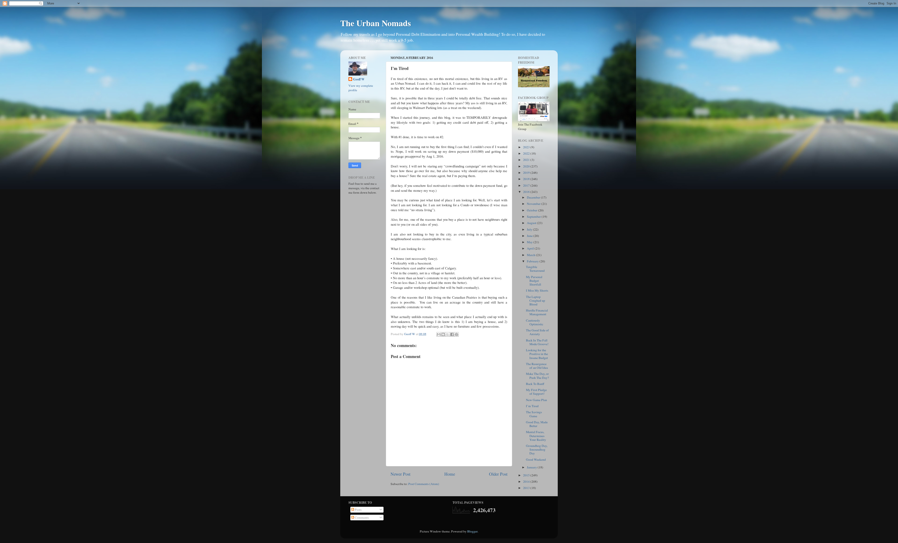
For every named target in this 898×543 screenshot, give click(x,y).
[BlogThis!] (443, 334)
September (534, 216)
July (530, 229)
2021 (526, 160)
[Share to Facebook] (452, 334)
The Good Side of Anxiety (537, 332)
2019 (526, 172)
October (532, 210)
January (532, 467)
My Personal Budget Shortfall (534, 280)
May (530, 242)
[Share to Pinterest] (456, 334)
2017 (526, 185)
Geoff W (359, 79)
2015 (526, 475)
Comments (361, 517)
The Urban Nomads (375, 23)
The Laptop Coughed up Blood (535, 300)
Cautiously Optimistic (534, 322)
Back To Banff (535, 384)
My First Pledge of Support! (536, 392)
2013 (526, 488)
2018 (526, 179)
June (530, 236)
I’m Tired (532, 406)
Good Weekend (536, 459)
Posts (358, 509)
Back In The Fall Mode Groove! (537, 342)
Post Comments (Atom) (423, 484)
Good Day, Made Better (537, 424)
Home (449, 474)
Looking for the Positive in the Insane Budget (537, 354)
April (531, 248)
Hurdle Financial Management (537, 312)
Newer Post (400, 474)
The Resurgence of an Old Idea (537, 366)
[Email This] (438, 334)
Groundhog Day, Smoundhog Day (536, 449)
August (532, 223)
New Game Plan (536, 400)
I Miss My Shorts (537, 290)
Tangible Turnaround (535, 269)
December (534, 197)
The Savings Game (534, 414)
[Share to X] (447, 334)
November (534, 204)
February (533, 261)
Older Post (498, 474)
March (531, 255)
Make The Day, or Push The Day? (537, 376)
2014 (526, 481)
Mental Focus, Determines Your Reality (536, 436)
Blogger (472, 531)
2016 (526, 192)
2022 (526, 153)
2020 (526, 166)
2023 (526, 147)
